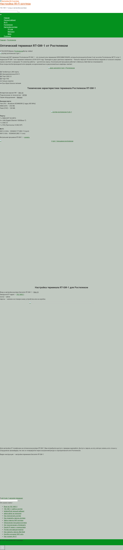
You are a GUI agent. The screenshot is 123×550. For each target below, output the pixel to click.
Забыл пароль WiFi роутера (13, 520)
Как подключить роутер (12, 516)
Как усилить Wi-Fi (10, 536)
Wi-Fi (5, 22)
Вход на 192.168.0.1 (10, 507)
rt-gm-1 (6, 498)
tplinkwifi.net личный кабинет (14, 511)
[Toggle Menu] (1, 14)
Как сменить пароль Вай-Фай (14, 532)
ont (2, 498)
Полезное (7, 36)
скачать (27, 137)
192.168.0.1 (20, 294)
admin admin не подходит (12, 513)
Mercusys (11, 32)
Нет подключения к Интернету (15, 525)
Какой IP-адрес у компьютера (15, 527)
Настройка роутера (10, 27)
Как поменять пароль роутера (14, 518)
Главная (7, 18)
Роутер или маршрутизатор (13, 530)
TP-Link (10, 29)
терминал (19, 498)
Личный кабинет (10, 20)
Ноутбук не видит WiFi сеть (13, 534)
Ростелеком (8, 25)
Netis (9, 34)
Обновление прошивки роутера (15, 523)
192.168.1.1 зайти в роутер (13, 509)
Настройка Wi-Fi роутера (15, 3)
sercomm (12, 498)
